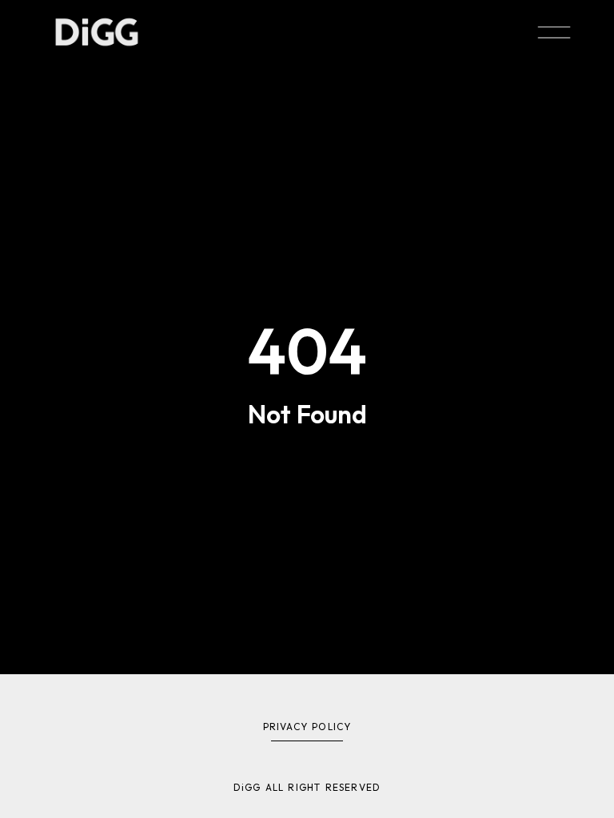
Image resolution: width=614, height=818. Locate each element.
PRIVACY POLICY (307, 727)
